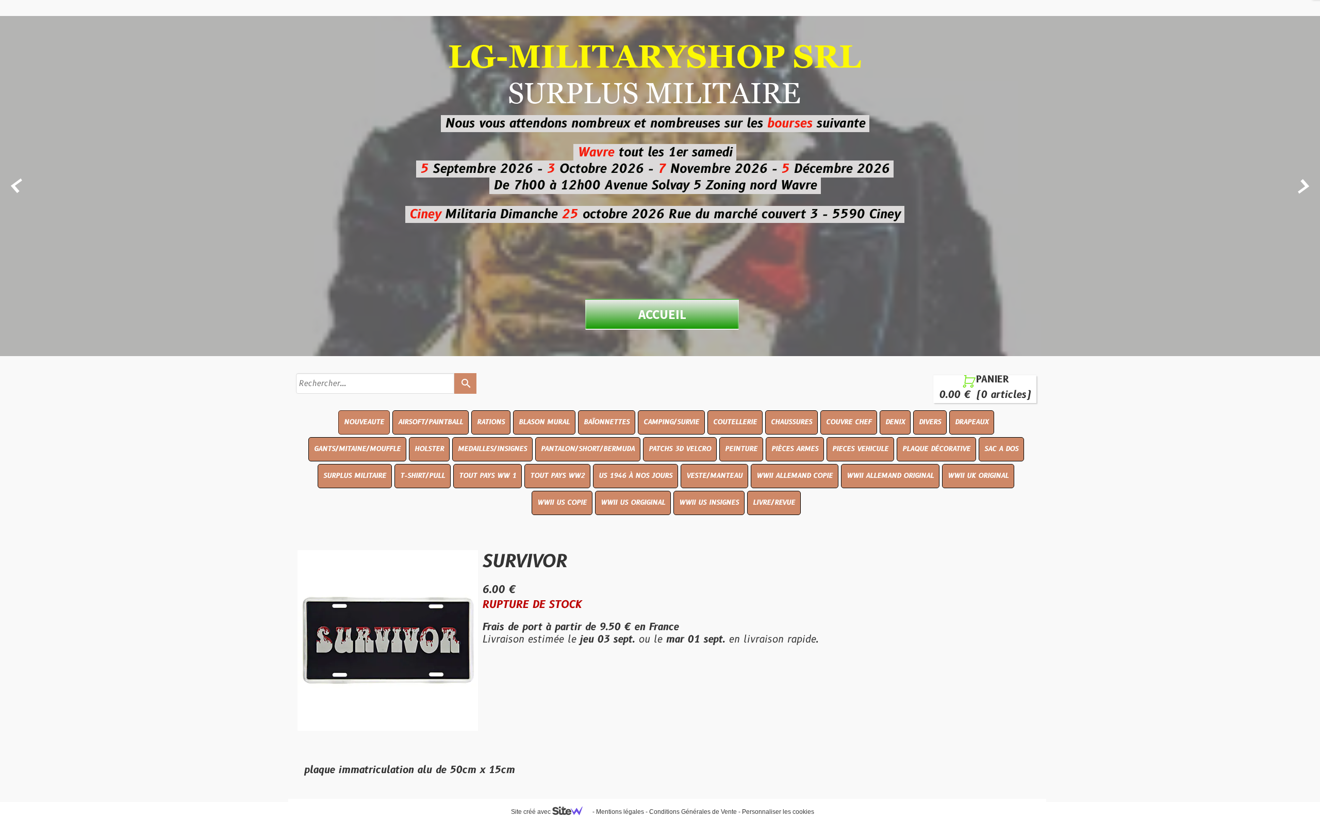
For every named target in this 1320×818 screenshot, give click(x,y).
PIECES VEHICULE (860, 449)
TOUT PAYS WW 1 (487, 475)
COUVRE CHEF (848, 422)
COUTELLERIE (735, 422)
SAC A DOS (1001, 449)
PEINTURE (741, 449)
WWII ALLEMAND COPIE (794, 475)
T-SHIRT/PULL (422, 475)
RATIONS (491, 422)
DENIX (895, 422)
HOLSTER (429, 449)
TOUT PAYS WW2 (557, 475)
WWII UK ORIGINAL (978, 475)
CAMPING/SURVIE (671, 422)
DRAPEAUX (971, 422)
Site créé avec (531, 811)
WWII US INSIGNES (709, 502)
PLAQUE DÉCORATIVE (936, 449)
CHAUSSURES (791, 422)
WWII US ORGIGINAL (633, 502)
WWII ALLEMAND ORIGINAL (890, 475)
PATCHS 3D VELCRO (680, 449)
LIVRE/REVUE (774, 502)
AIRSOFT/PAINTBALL (430, 422)
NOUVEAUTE (364, 422)
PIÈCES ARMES (794, 449)
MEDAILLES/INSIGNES (492, 449)
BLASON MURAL (544, 422)
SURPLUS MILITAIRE (354, 475)
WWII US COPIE (562, 502)
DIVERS (930, 422)
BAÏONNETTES (607, 422)
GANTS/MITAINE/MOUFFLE (357, 449)
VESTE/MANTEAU (714, 475)
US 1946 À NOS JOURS (635, 475)
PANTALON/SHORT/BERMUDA (588, 449)
